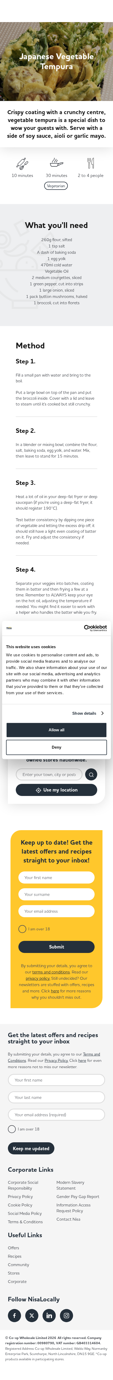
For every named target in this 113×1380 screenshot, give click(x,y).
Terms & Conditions (25, 1221)
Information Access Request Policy (73, 1207)
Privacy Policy (20, 1196)
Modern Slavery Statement (70, 1185)
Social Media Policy (25, 1213)
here (55, 990)
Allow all (56, 730)
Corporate (17, 1281)
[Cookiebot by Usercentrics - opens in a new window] (84, 628)
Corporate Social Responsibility (23, 1185)
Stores (14, 1273)
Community (18, 1264)
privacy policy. (38, 978)
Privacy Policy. (56, 1060)
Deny (56, 747)
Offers (13, 1247)
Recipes (15, 1256)
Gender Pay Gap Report (77, 1196)
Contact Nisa (68, 1219)
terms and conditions (51, 972)
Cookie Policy (20, 1205)
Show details (84, 713)
